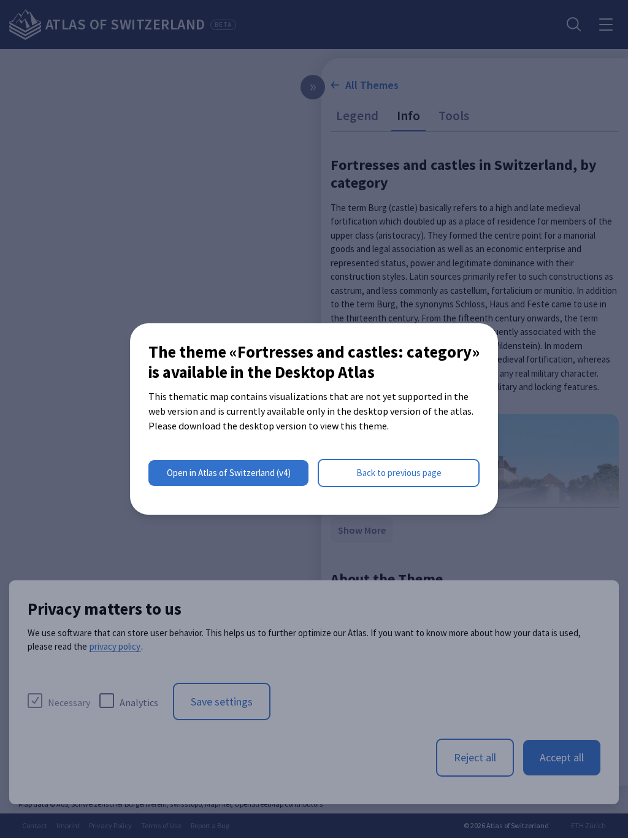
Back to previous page (399, 473)
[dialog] (314, 419)
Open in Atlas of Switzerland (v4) (229, 473)
